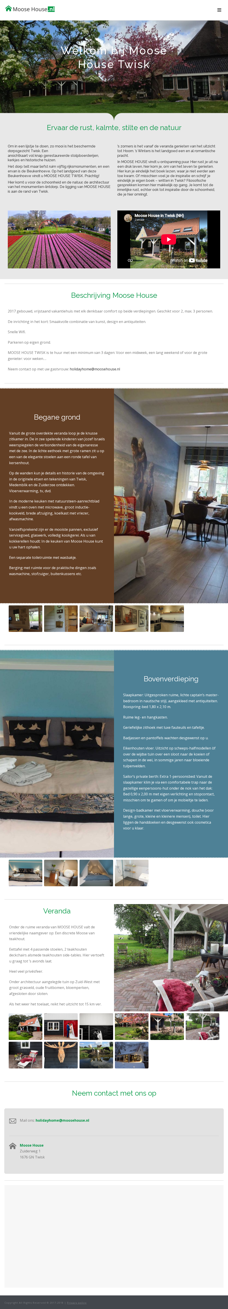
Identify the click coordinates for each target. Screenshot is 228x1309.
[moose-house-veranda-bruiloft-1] (25, 1026)
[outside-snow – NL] (132, 1055)
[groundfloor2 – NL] (61, 618)
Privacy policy (77, 1302)
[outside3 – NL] (61, 1055)
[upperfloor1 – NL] (25, 873)
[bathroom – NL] (132, 873)
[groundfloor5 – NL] (167, 618)
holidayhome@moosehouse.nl (95, 369)
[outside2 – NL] (25, 1055)
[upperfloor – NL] (61, 873)
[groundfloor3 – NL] (96, 618)
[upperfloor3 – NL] (96, 873)
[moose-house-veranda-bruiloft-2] (61, 1026)
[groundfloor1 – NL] (25, 618)
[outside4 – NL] (167, 1026)
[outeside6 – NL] (132, 1026)
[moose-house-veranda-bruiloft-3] (96, 1026)
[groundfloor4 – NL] (132, 618)
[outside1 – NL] (202, 1026)
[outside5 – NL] (96, 1055)
